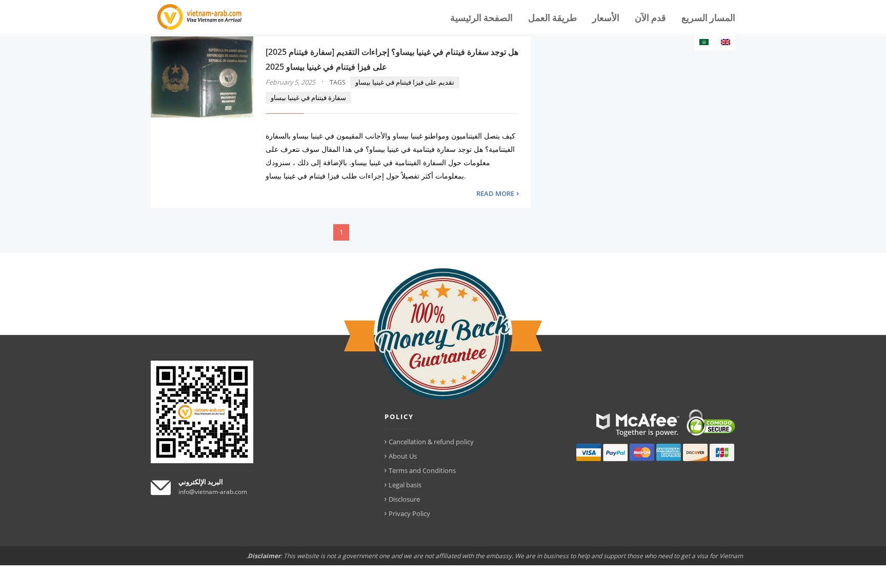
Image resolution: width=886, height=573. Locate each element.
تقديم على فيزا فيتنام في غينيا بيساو (404, 82)
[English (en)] (725, 42)
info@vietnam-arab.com (212, 491)
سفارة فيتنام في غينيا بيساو (308, 97)
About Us (403, 456)
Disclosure (404, 499)
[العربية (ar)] (704, 42)
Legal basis (405, 484)
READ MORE (495, 193)
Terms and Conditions (422, 470)
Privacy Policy (409, 513)
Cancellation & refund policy (431, 441)
